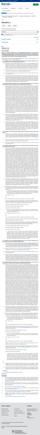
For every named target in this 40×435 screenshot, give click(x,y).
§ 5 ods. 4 (36, 281)
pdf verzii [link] (4, 35)
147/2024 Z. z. (25, 382)
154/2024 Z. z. (25, 392)
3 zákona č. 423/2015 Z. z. (13, 390)
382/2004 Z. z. (10, 387)
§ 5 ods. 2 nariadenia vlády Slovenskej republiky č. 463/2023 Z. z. (15, 396)
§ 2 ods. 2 (6, 390)
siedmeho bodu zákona (32, 243)
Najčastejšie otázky (4, 408)
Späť (3, 19)
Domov (2, 15)
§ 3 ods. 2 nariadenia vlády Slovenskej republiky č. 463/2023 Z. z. (15, 386)
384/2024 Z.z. (5, 16)
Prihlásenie (36, 4)
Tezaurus (20, 8)
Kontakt (15, 415)
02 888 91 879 (29, 413)
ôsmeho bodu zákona (34, 134)
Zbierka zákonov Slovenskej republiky (11, 15)
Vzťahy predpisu (5, 42)
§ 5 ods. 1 (36, 268)
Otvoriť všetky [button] (36, 37)
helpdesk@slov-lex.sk (30, 417)
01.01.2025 (10, 16)
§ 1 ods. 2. (15, 92)
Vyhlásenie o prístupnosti (18, 410)
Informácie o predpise (6, 39)
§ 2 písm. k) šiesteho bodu (22, 243)
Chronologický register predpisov (24, 15)
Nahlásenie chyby (4, 412)
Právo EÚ (27, 8)
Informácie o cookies (4, 414)
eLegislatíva (13, 8)
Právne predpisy (5, 8)
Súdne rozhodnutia (6, 10)
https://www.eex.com (26, 327)
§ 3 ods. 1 (9, 152)
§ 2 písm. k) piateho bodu (25, 134)
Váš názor (22, 13)
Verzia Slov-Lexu (17, 408)
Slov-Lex (14, 1)
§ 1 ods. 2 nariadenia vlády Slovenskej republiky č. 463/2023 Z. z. (15, 377)
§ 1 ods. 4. (34, 97)
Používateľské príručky (5, 410)
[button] (14, 25)
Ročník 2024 (33, 15)
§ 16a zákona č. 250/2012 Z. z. (18, 58)
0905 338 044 (29, 414)
